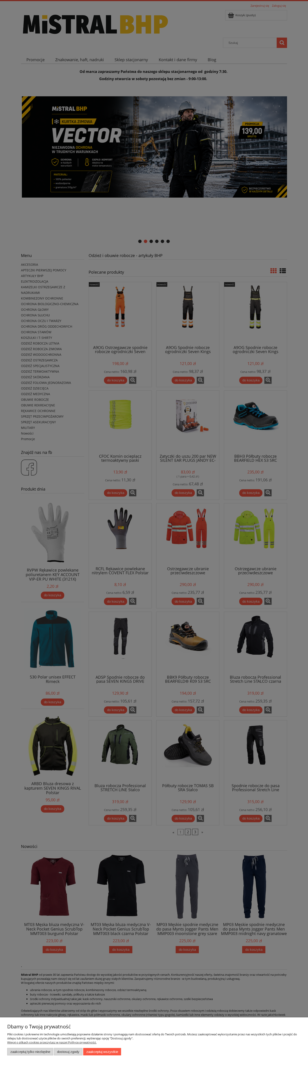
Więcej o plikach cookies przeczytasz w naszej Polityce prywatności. (52, 1042)
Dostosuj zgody (68, 1052)
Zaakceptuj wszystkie (102, 1052)
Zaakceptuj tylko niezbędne (30, 1052)
